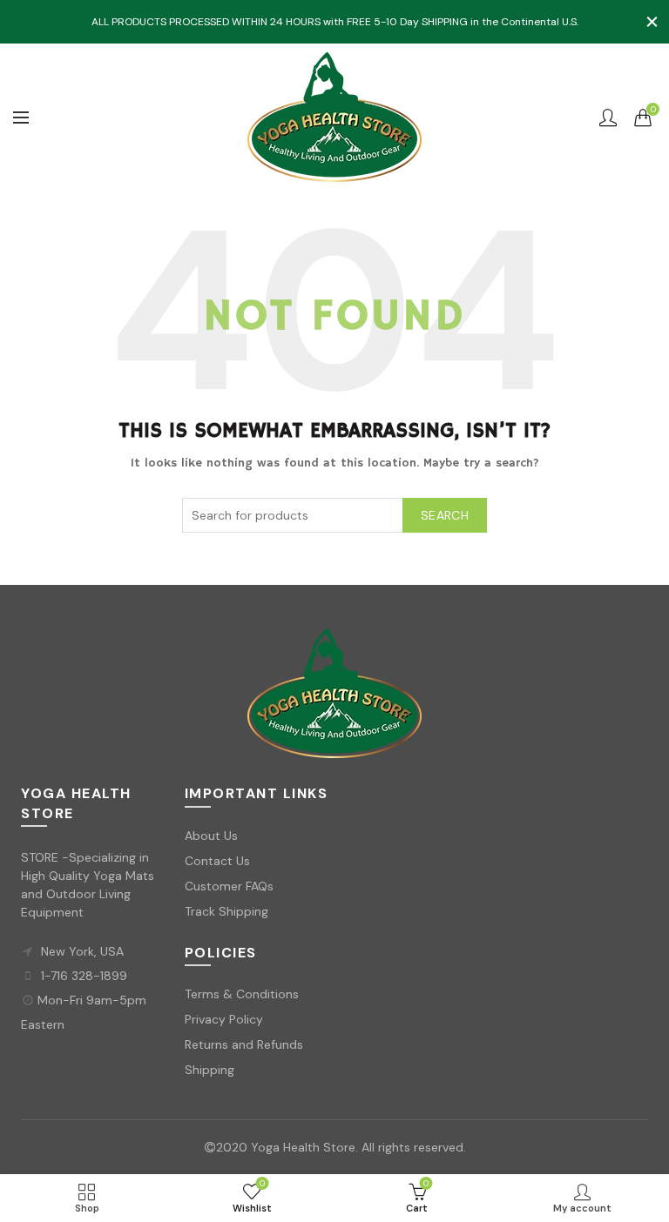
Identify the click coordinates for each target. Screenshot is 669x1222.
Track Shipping (226, 911)
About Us (211, 835)
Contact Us (217, 861)
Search (445, 515)
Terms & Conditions (242, 994)
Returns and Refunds (244, 1044)
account (608, 117)
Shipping (209, 1070)
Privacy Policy (224, 1019)
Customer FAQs (229, 886)
